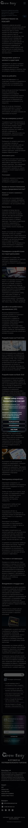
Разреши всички (14, 422)
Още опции (14, 429)
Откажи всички (14, 425)
